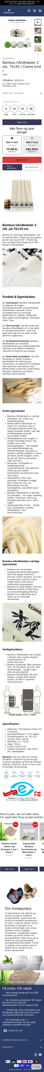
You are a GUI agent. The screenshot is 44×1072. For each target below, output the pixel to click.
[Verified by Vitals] (27, 1065)
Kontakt (7, 1047)
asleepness (8, 58)
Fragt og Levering (13, 93)
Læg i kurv (9, 869)
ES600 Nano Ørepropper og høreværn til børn (23, 1061)
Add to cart (22, 160)
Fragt (14, 84)
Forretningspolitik (15, 1040)
